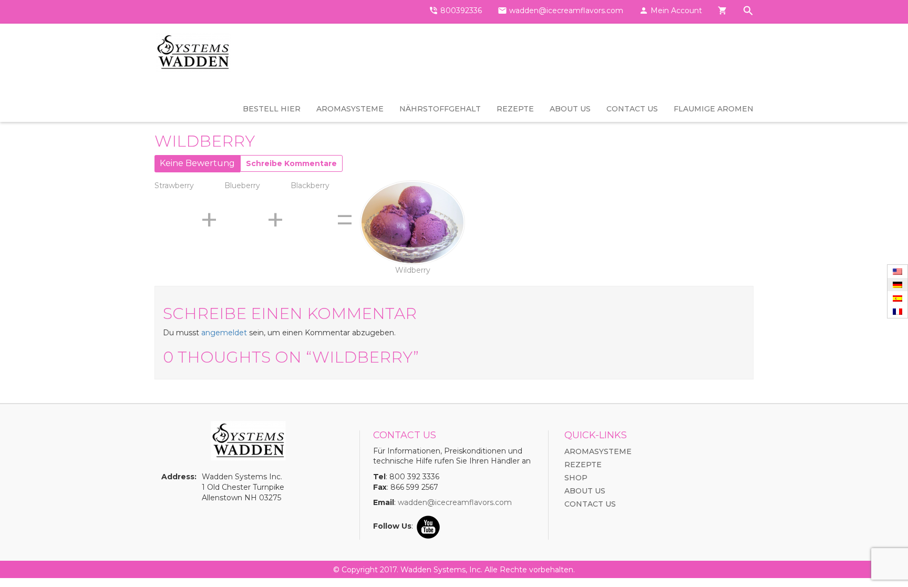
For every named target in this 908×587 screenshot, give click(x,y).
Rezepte (515, 109)
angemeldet (224, 332)
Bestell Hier (272, 109)
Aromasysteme (350, 109)
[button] (748, 12)
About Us (570, 109)
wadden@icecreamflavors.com (455, 502)
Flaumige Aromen (714, 109)
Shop (575, 477)
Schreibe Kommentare (291, 163)
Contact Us (632, 109)
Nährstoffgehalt (440, 109)
